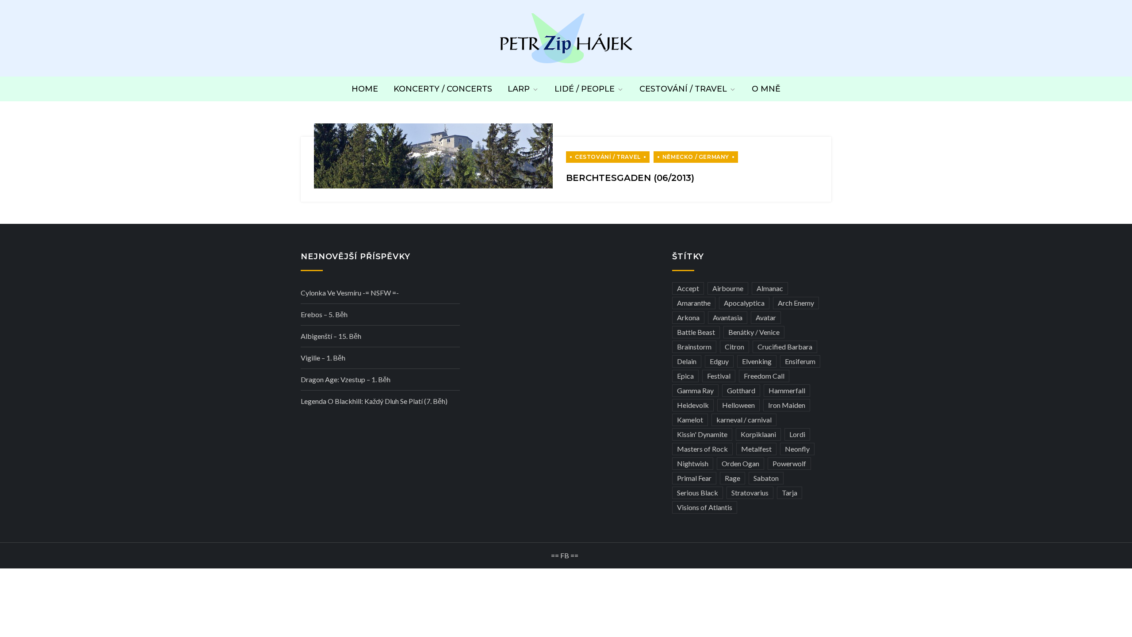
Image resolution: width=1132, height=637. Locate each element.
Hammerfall (787, 390)
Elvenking (757, 361)
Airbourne (727, 288)
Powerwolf (789, 463)
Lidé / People (585, 89)
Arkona (688, 317)
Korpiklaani (758, 434)
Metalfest (756, 449)
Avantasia (727, 317)
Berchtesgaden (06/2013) (630, 178)
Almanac (770, 288)
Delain (686, 361)
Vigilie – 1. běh (323, 357)
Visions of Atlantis (704, 507)
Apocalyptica (744, 303)
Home (365, 89)
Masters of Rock (702, 449)
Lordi (797, 434)
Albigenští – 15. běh (331, 336)
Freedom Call (764, 376)
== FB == (564, 555)
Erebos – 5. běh (324, 314)
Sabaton (766, 478)
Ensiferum (800, 361)
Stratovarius (750, 492)
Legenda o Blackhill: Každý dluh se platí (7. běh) (374, 401)
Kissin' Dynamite (702, 434)
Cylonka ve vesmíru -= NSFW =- (350, 292)
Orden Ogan (740, 463)
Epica (685, 376)
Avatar (766, 317)
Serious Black (697, 492)
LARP (519, 89)
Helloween (738, 405)
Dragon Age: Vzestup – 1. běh (345, 379)
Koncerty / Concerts (443, 89)
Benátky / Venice (754, 332)
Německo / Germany (695, 156)
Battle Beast (696, 332)
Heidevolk (693, 405)
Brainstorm (694, 346)
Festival (718, 376)
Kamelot (690, 419)
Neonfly (797, 449)
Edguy (719, 361)
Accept (688, 288)
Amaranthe (694, 303)
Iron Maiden (786, 405)
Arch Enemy (796, 303)
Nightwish (692, 463)
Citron (734, 346)
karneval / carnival (744, 419)
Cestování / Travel (683, 89)
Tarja (789, 492)
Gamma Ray (695, 390)
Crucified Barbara (784, 346)
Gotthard (741, 390)
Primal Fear (694, 478)
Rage (732, 478)
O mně (766, 89)
